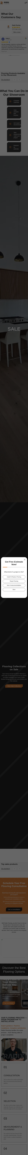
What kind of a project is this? (14, 572)
